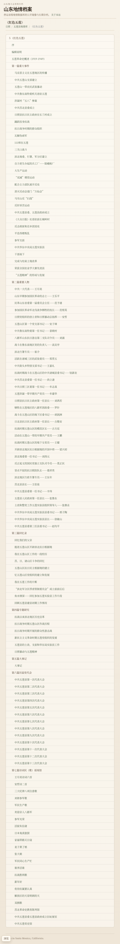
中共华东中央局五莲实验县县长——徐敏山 (38, 519)
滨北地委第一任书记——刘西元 (32, 456)
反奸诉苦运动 (22, 205)
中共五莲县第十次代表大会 (30, 742)
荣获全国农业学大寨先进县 (30, 268)
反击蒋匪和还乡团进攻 (27, 226)
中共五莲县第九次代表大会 (30, 735)
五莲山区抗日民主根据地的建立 (32, 568)
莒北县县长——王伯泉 (27, 484)
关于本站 (56, 14)
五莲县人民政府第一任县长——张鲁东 (36, 498)
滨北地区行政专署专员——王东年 (33, 477)
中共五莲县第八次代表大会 (30, 728)
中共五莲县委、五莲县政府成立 (32, 212)
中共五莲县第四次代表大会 (30, 700)
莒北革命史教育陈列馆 (27, 909)
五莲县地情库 (21, 26)
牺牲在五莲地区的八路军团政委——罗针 (37, 407)
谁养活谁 (20, 868)
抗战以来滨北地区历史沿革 (30, 617)
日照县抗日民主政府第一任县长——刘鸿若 (38, 400)
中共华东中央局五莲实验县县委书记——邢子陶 (41, 512)
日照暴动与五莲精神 (26, 651)
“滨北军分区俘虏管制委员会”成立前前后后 (40, 589)
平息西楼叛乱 (22, 233)
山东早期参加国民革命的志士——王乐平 (37, 296)
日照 (8, 26)
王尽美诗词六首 (23, 777)
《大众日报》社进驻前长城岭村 (32, 219)
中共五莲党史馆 (23, 923)
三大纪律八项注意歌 (26, 791)
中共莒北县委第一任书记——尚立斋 (35, 379)
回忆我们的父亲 (23, 540)
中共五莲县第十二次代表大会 (31, 756)
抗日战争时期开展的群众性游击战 (33, 631)
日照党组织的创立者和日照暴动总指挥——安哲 (41, 317)
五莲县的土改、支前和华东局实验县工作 (37, 645)
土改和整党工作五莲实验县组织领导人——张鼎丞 (42, 505)
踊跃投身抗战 (22, 121)
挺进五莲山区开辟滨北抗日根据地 (33, 547)
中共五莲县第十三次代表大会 (31, 763)
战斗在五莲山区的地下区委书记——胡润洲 (38, 414)
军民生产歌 (21, 805)
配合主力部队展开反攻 (27, 184)
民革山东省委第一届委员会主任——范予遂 (38, 303)
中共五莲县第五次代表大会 (30, 707)
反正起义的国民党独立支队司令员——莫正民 (40, 463)
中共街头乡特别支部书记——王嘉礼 (35, 366)
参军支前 (20, 240)
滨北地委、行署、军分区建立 (31, 156)
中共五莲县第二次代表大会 (30, 686)
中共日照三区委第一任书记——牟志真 (36, 387)
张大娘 (18, 854)
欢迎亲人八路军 (23, 812)
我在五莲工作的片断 (26, 582)
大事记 (18, 665)
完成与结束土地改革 (26, 261)
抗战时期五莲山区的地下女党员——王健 (37, 442)
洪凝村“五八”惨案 (26, 100)
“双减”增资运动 (25, 177)
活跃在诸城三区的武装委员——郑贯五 (36, 358)
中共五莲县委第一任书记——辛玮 (33, 491)
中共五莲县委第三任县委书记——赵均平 (37, 526)
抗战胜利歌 (21, 875)
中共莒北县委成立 (25, 108)
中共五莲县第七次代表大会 (30, 721)
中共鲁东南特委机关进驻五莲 (31, 94)
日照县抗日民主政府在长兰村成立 (33, 114)
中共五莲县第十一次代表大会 (31, 749)
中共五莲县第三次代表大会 (30, 693)
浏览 (6, 938)
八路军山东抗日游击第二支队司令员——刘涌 (40, 338)
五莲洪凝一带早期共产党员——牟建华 (36, 393)
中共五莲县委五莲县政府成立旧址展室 (36, 916)
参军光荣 (20, 819)
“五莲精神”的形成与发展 (30, 275)
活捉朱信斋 (21, 826)
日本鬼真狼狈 (22, 833)
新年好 (18, 882)
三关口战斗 (21, 149)
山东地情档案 (18, 9)
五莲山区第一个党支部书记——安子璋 (36, 324)
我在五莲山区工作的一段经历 (31, 554)
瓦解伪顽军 (21, 135)
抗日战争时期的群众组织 (28, 128)
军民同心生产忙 (23, 861)
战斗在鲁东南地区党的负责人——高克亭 (37, 345)
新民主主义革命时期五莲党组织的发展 (36, 637)
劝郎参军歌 (21, 798)
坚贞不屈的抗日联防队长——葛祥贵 (35, 470)
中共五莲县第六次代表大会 (30, 714)
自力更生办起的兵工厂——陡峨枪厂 (35, 163)
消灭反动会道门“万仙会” (30, 191)
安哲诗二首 (21, 784)
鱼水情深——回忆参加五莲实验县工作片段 (38, 596)
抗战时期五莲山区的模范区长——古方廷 (37, 428)
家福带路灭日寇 (23, 840)
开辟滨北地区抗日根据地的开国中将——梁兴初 (41, 449)
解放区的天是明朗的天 (27, 895)
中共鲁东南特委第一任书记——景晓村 (36, 331)
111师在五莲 (21, 142)
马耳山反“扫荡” (25, 198)
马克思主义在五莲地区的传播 (31, 73)
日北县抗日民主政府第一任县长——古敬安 (38, 421)
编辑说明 (17, 52)
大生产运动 (21, 170)
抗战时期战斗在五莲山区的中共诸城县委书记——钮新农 (46, 373)
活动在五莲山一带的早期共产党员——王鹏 (38, 435)
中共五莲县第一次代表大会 (30, 679)
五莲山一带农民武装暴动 (28, 87)
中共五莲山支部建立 (26, 80)
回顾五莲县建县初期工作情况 (31, 603)
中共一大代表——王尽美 (28, 289)
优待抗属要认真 (23, 889)
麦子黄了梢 (21, 847)
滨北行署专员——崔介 (27, 352)
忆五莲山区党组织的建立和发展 (32, 575)
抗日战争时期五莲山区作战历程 (32, 624)
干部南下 (20, 254)
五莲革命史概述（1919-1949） (29, 59)
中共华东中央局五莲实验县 (30, 247)
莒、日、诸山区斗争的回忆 (30, 561)
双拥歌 (18, 903)
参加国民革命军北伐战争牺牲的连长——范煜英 (41, 310)
